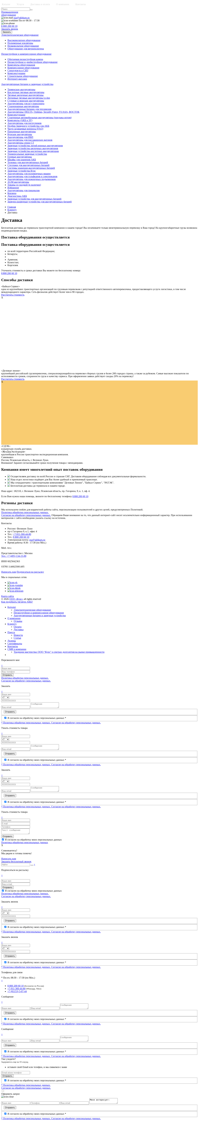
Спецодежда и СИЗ (17, 70)
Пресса (11, 632)
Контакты (80, 4)
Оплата (17, 626)
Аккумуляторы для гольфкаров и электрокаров (32, 176)
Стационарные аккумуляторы (23, 106)
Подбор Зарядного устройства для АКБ (28, 126)
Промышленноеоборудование (9, 13)
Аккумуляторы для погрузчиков (24, 123)
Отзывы (18, 621)
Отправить (7, 675)
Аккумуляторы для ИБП (20, 137)
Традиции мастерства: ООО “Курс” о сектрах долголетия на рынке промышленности (59, 652)
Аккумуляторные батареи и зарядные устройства (40, 615)
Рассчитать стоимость (12, 294)
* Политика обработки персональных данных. (26, 722)
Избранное (13, 187)
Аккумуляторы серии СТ (20, 142)
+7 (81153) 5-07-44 (17, 991)
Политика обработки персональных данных (24, 842)
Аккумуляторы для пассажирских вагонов (29, 140)
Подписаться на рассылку (30, 572)
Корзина (11, 193)
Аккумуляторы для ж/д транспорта (25, 103)
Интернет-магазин (17, 79)
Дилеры (11, 640)
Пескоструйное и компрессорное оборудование (39, 612)
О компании (14, 618)
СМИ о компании (16, 649)
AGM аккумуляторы (18, 182)
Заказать (6, 32)
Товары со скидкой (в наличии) (24, 184)
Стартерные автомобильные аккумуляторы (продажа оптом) (39, 117)
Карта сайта (7, 596)
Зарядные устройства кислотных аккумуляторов (33, 151)
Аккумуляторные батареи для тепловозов (29, 109)
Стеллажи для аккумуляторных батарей (28, 165)
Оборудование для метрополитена (25, 48)
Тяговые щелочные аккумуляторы (25, 95)
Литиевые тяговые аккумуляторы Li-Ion (28, 98)
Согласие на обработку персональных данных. (26, 515)
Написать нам (8, 572)
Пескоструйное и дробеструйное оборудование (32, 62)
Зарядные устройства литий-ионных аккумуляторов (35, 145)
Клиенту (12, 209)
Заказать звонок (9, 29)
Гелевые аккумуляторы (19, 156)
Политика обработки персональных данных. (25, 512)
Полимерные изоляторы (20, 43)
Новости (18, 635)
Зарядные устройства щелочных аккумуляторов (32, 148)
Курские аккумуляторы (19, 134)
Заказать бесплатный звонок (16, 861)
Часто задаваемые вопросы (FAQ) (25, 128)
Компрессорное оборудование (23, 67)
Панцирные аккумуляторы (21, 131)
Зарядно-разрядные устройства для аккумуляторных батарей (39, 201)
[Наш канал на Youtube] (15, 585)
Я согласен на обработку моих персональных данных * (36, 718)
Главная (11, 207)
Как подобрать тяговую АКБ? (17, 601)
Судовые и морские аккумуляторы (25, 100)
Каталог (11, 607)
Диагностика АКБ (17, 196)
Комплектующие (16, 73)
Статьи (17, 638)
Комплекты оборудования (21, 65)
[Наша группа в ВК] (12, 582)
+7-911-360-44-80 (22, 534)
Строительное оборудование (22, 76)
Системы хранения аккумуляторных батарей (31, 168)
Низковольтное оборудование (23, 46)
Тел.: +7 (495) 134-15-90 (13, 556)
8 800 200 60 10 (9, 26)
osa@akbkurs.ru (22, 17)
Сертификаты (14, 643)
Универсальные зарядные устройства (27, 154)
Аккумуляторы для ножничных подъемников (31, 179)
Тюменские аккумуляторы (21, 89)
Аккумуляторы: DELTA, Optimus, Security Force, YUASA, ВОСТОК (43, 112)
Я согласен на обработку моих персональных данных (33, 839)
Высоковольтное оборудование (23, 40)
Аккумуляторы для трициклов (23, 190)
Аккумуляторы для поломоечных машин (29, 173)
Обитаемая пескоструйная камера (25, 59)
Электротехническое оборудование (32, 610)
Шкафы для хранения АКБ (21, 159)
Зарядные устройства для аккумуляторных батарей (34, 199)
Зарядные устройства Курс (21, 170)
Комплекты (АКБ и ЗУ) (19, 120)
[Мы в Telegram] (15, 591)
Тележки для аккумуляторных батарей (27, 162)
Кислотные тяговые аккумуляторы (25, 92)
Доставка (18, 629)
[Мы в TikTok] (14, 588)
